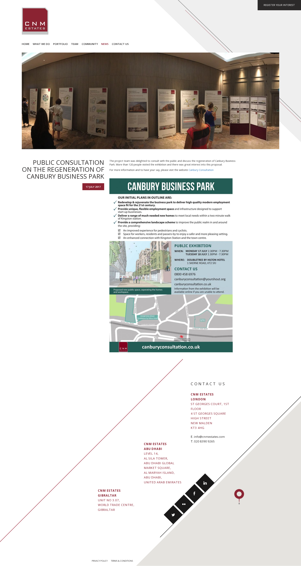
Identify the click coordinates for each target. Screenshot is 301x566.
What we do (41, 44)
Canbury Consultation (201, 170)
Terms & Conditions (122, 560)
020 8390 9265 (204, 441)
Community (90, 44)
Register (279, 5)
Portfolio (60, 44)
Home (25, 44)
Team (74, 44)
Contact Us (120, 44)
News (105, 44)
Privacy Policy (100, 560)
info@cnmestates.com (209, 437)
